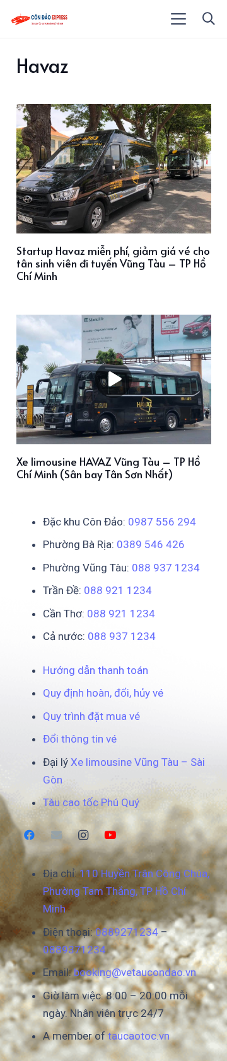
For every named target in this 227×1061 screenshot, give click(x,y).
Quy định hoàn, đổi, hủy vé (103, 693)
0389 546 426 (151, 544)
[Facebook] (30, 835)
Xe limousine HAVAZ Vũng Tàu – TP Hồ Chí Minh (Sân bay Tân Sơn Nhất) (108, 467)
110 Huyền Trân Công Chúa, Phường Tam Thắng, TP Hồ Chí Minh (126, 891)
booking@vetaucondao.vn (135, 972)
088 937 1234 (166, 567)
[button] (179, 18)
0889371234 (74, 949)
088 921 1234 (118, 590)
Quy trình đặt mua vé (91, 716)
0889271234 (126, 932)
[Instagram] (83, 835)
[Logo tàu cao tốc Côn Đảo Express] (39, 19)
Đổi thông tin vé (80, 739)
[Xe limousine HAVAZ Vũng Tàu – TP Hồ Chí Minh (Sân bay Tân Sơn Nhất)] (113, 379)
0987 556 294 (162, 521)
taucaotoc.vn (139, 1036)
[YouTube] (110, 835)
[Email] (56, 835)
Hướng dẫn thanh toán (95, 670)
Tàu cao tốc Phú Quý (91, 802)
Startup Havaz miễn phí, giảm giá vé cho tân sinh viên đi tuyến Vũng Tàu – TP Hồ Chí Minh (113, 263)
